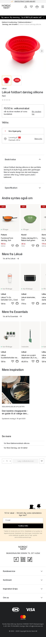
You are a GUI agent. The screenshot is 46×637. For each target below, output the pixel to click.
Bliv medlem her (36, 113)
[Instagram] (23, 559)
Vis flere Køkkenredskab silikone (16, 443)
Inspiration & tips (10, 589)
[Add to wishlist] (13, 245)
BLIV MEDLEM (18, 2)
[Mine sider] (26, 7)
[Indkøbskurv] (37, 7)
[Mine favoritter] (31, 7)
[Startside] (6, 7)
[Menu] (43, 7)
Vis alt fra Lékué (9, 259)
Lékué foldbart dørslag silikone (30, 24)
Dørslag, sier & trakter (10, 24)
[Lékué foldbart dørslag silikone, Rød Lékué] (23, 50)
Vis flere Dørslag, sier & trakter (16, 448)
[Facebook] (16, 559)
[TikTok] (29, 559)
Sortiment (7, 580)
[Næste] (41, 51)
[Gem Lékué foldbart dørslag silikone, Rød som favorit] (41, 461)
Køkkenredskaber (24, 22)
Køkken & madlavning (9, 22)
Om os (6, 597)
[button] (6, 100)
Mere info (38, 139)
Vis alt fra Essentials (10, 316)
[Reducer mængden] (3, 461)
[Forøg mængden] (10, 461)
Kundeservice (9, 571)
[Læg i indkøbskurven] (17, 245)
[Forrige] (4, 51)
